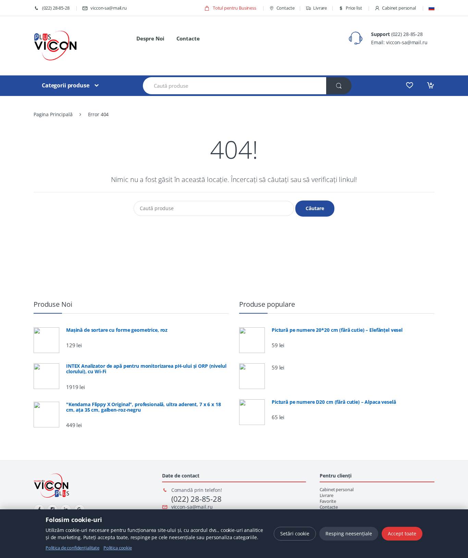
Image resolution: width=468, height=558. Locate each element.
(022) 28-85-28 (55, 8)
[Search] (339, 85)
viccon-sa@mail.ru (108, 8)
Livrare (320, 8)
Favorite (328, 501)
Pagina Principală (53, 114)
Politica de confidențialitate (72, 548)
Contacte (285, 8)
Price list (354, 8)
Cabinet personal (399, 8)
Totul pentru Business (234, 8)
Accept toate (402, 533)
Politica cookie (117, 548)
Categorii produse (65, 85)
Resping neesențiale (348, 533)
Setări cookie (294, 533)
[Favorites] (410, 85)
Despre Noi (150, 38)
